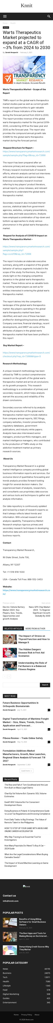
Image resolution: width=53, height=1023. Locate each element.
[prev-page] (4, 676)
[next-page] (9, 676)
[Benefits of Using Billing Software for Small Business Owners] (10, 922)
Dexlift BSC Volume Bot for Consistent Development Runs (22, 803)
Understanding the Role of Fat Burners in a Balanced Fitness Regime (32, 666)
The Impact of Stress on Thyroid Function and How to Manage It (34, 639)
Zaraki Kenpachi (11, 52)
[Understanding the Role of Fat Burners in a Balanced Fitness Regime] (10, 666)
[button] (4, 16)
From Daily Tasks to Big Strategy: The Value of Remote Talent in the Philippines (25, 821)
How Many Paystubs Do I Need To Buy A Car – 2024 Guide (25, 847)
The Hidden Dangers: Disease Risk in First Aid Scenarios (31, 652)
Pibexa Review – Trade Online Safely (23, 738)
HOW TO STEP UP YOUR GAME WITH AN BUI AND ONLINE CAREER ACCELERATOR (26, 829)
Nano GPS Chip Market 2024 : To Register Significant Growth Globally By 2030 (39, 611)
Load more (25, 771)
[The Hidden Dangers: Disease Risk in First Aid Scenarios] (10, 653)
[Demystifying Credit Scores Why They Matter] (10, 950)
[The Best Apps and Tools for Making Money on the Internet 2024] (10, 937)
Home (5, 23)
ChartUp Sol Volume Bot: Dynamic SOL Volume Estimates (25, 795)
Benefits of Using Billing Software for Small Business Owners (32, 922)
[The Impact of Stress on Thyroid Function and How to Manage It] (10, 639)
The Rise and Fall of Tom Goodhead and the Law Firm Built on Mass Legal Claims (26, 786)
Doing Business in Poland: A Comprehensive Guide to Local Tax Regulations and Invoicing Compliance (27, 812)
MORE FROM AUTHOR (35, 629)
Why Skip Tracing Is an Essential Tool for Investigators (23, 838)
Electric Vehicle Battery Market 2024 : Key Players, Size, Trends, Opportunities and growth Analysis (14, 613)
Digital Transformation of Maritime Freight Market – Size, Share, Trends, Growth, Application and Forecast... (26, 722)
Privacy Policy (26, 1014)
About (37, 1014)
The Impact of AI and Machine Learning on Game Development (26, 864)
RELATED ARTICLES (13, 629)
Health (13, 23)
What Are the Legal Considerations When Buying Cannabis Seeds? (26, 855)
